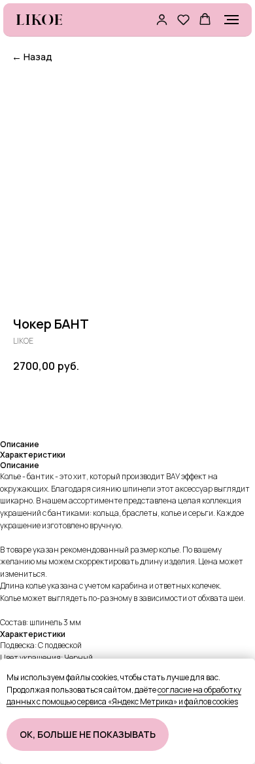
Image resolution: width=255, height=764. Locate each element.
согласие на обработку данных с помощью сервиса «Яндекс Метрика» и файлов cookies (124, 696)
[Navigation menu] (231, 19)
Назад (32, 56)
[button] (162, 19)
